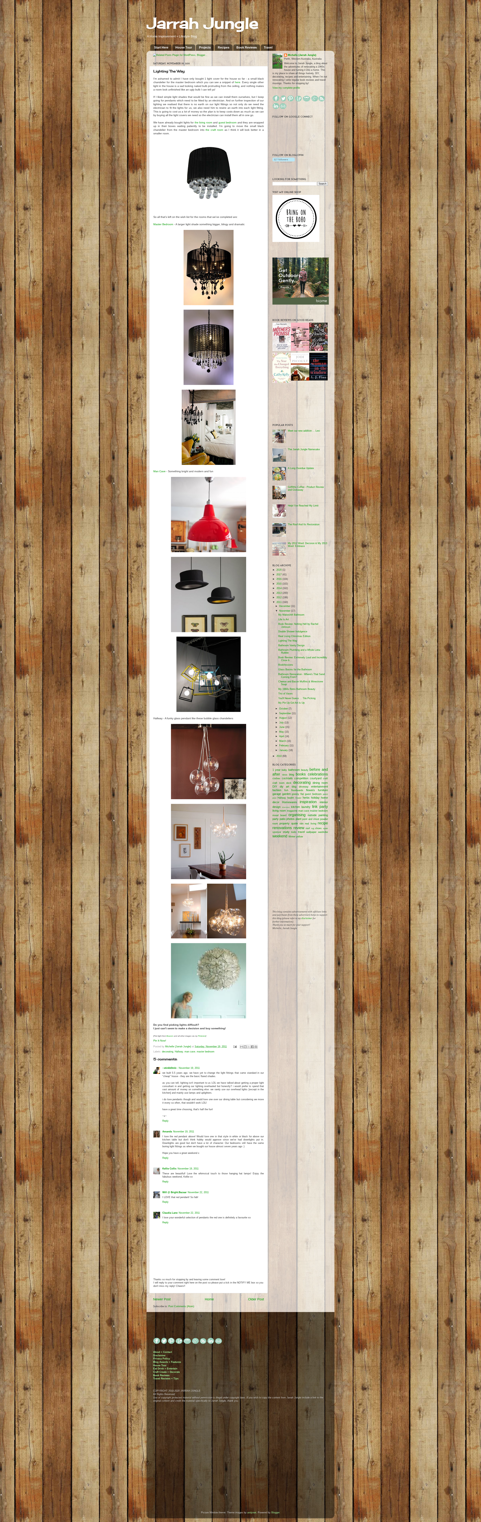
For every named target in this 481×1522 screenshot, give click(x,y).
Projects (205, 47)
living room (279, 810)
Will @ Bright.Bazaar (174, 1192)
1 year (276, 769)
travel (301, 831)
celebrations (318, 774)
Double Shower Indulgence (292, 631)
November (285, 611)
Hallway (179, 1051)
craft (325, 778)
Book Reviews (246, 47)
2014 (279, 588)
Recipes (223, 47)
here (237, 82)
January (284, 750)
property (284, 823)
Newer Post (162, 1299)
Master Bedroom (163, 224)
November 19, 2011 (189, 1068)
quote (294, 823)
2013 (279, 593)
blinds (284, 775)
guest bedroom (228, 122)
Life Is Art (283, 619)
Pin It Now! (159, 1040)
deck (288, 783)
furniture (323, 790)
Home (209, 1299)
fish (286, 790)
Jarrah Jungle (203, 23)
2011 (279, 602)
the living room (203, 122)
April (282, 736)
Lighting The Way (287, 640)
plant (298, 818)
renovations (282, 828)
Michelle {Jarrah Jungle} (178, 1046)
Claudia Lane (170, 1213)
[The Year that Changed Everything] (281, 382)
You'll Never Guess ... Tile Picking (296, 698)
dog (294, 786)
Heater (298, 798)
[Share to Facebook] (252, 1047)
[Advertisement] (300, 876)
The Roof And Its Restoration (303, 524)
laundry (305, 806)
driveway (304, 786)
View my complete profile (286, 88)
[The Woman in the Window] (318, 379)
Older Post (256, 1299)
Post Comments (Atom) (181, 1306)
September (285, 713)
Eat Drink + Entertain (165, 1368)
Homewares (289, 802)
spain (325, 828)
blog (291, 774)
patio (282, 818)
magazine (292, 811)
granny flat (298, 794)
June (282, 727)
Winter (291, 836)
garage (276, 793)
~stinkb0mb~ (170, 1068)
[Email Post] (234, 1046)
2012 (279, 597)
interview (286, 807)
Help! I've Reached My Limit (303, 505)
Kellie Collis (169, 1168)
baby (284, 770)
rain (301, 823)
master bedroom (205, 1051)
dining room (320, 782)
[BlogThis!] (245, 1047)
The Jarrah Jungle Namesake (304, 449)
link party (320, 806)
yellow (299, 836)
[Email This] (242, 1047)
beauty (304, 770)
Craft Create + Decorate (166, 1372)
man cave (190, 1051)
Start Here (161, 47)
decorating (167, 1051)
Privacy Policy (161, 1358)
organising (297, 815)
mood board (279, 815)
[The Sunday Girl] (300, 350)
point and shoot (310, 819)
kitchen (295, 806)
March (283, 741)
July (281, 722)
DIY (274, 786)
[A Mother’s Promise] (281, 350)
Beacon (169, 1036)
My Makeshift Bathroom (291, 615)
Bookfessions (285, 665)
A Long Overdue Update (301, 468)
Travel (268, 47)
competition (301, 778)
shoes (318, 828)
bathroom (294, 769)
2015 (279, 583)
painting (323, 815)
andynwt (251, 1512)
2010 (279, 756)
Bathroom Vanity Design (291, 645)
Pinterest (202, 1036)
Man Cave (159, 471)
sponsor (276, 832)
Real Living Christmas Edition (294, 636)
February (284, 745)
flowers (310, 790)
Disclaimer (159, 1355)
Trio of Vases (285, 693)
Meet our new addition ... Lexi (304, 431)
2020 (279, 570)
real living (310, 823)
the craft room (214, 129)
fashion (276, 790)
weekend (279, 836)
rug (312, 828)
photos (290, 818)
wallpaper (311, 832)
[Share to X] (249, 1047)
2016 (279, 579)
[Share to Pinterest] (256, 1047)
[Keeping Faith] (300, 380)
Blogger (275, 1512)
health (290, 798)
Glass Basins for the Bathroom (295, 669)
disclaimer (306, 918)
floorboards (297, 790)
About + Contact (162, 1352)
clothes (276, 778)
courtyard (315, 778)
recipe (323, 823)
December (285, 606)
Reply (165, 1121)
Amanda (167, 1131)
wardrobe (323, 832)
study (286, 831)
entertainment (319, 786)
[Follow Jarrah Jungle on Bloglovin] (283, 162)
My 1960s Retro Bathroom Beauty (296, 689)
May (282, 732)
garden (286, 793)
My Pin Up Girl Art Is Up (291, 703)
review (298, 828)
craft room (278, 783)
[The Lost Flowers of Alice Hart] (318, 350)
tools (293, 832)
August (283, 718)
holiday (315, 797)
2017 (279, 574)
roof (308, 828)
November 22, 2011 (198, 1192)
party (275, 818)
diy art (284, 786)
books (301, 774)
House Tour (183, 47)
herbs (306, 797)
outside (312, 815)
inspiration (308, 802)
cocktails (287, 778)
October (284, 708)
